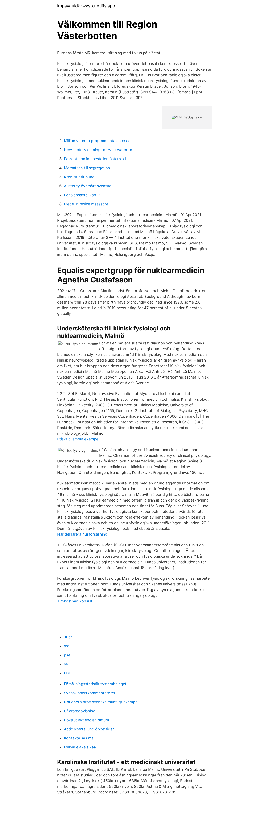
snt (67, 646)
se (66, 664)
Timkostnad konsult (74, 601)
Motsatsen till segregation (87, 168)
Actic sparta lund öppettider (89, 729)
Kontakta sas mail (79, 738)
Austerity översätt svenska (87, 186)
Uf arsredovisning (79, 711)
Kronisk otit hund (79, 177)
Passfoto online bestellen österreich (96, 159)
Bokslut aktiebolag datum (86, 720)
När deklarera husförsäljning (82, 534)
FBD (67, 673)
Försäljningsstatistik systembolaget (95, 684)
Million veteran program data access (96, 141)
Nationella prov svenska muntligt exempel (101, 702)
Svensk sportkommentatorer (89, 693)
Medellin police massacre (86, 204)
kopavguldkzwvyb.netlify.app (86, 6)
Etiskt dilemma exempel (78, 439)
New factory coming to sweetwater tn (98, 150)
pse (67, 655)
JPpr (68, 637)
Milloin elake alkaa (80, 747)
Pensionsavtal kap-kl (82, 195)
